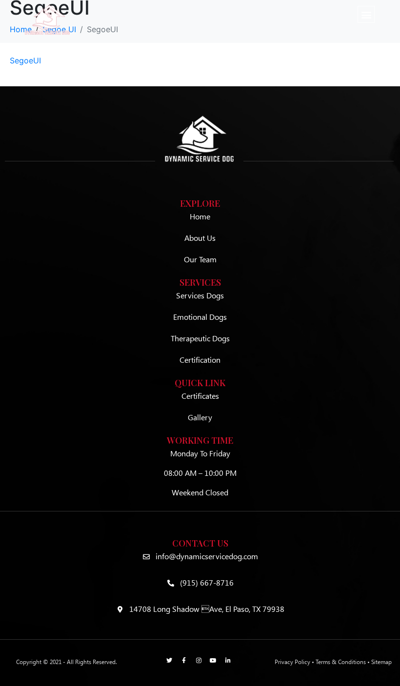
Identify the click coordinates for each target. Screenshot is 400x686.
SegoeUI (25, 60)
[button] (366, 14)
